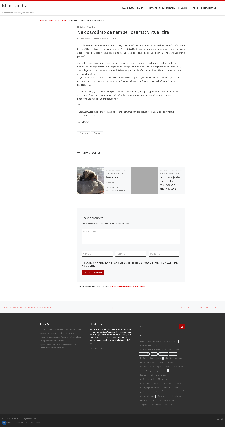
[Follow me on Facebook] (222, 419)
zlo (172, 405)
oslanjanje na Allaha (149, 388)
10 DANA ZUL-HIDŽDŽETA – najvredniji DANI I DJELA (58, 333)
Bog (142, 341)
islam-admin (85, 38)
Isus (164, 371)
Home (42, 20)
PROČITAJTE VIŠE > (97, 348)
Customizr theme (33, 422)
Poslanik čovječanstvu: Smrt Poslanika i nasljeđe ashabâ (60, 337)
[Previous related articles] (176, 161)
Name (87, 254)
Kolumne (49, 20)
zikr (166, 405)
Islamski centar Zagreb (151, 367)
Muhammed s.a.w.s (149, 383)
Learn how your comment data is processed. (127, 286)
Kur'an (143, 375)
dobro (157, 345)
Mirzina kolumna (61, 20)
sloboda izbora (147, 396)
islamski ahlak (166, 362)
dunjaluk (144, 354)
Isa (151, 358)
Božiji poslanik (154, 341)
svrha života (175, 396)
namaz (178, 383)
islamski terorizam (174, 367)
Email (121, 254)
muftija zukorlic (147, 379)
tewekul (144, 400)
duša (154, 354)
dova (176, 350)
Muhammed (163, 379)
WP (11, 422)
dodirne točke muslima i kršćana (155, 350)
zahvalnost (156, 405)
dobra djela (145, 345)
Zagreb (143, 405)
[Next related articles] (182, 161)
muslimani (166, 383)
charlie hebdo (170, 341)
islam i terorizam (148, 362)
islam (158, 358)
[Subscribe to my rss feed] (218, 419)
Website (155, 254)
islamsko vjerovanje (149, 371)
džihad (173, 354)
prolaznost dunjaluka (150, 392)
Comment (89, 232)
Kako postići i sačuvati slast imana (52, 341)
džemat (163, 354)
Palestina (167, 388)
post (177, 388)
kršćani (173, 371)
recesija (179, 392)
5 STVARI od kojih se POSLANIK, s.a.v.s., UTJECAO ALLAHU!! (61, 329)
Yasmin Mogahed (167, 400)
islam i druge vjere (173, 358)
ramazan (168, 392)
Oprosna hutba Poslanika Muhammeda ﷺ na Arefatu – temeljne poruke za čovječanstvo (60, 346)
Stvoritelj (162, 396)
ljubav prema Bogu (159, 375)
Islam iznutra (14, 419)
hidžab (143, 358)
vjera (153, 400)
